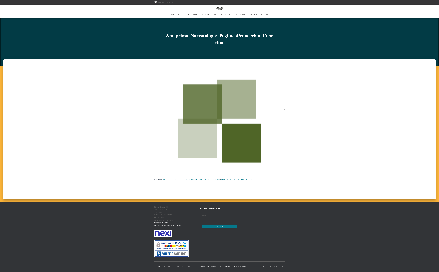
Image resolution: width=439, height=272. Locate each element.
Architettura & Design (221, 14)
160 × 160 (240, 179)
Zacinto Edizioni (256, 14)
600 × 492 (232, 179)
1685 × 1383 (249, 179)
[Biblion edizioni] (219, 8)
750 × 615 (181, 179)
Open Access (192, 14)
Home (172, 14)
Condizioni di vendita (161, 222)
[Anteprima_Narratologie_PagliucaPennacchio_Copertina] (219, 121)
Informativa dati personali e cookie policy (167, 225)
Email (205, 215)
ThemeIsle (281, 267)
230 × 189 (224, 179)
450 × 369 (174, 179)
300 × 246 (166, 179)
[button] (208, 14)
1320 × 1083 (216, 179)
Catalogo (204, 14)
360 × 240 (207, 179)
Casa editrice (240, 14)
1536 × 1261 (198, 179)
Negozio (181, 14)
